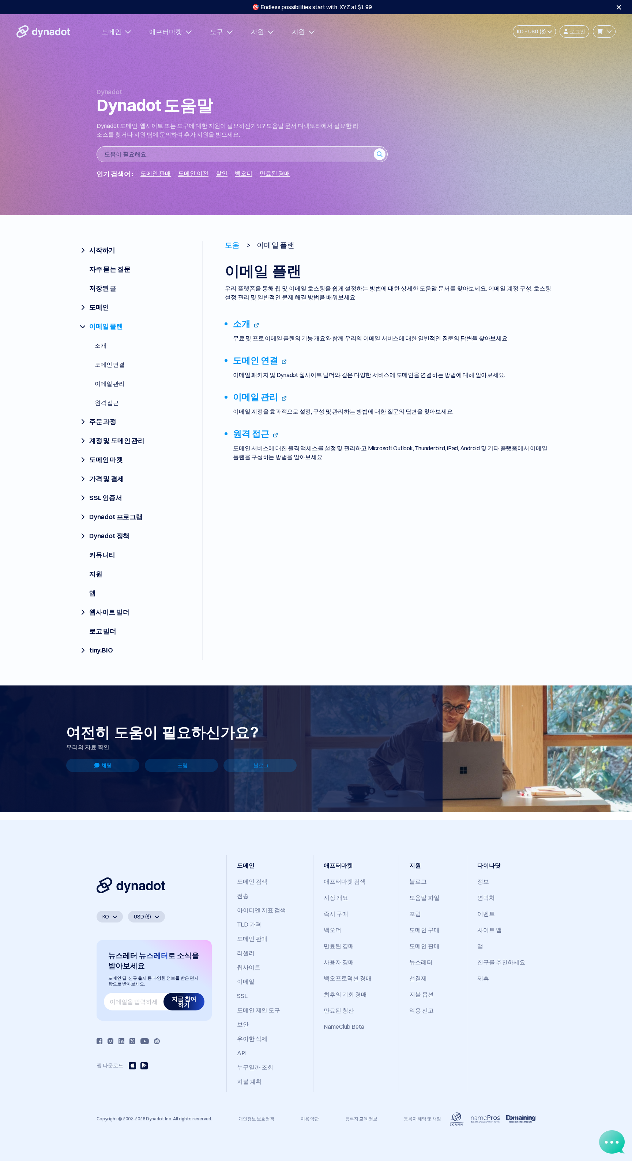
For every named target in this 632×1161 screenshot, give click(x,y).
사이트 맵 (489, 929)
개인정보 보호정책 (256, 1118)
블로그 (261, 765)
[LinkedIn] (121, 1041)
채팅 (106, 765)
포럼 (182, 765)
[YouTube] (144, 1041)
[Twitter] (132, 1041)
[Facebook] (99, 1041)
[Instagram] (110, 1041)
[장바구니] (604, 31)
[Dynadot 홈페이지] (43, 31)
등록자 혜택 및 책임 (422, 1118)
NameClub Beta (344, 1026)
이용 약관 (310, 1118)
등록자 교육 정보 (361, 1118)
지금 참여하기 (184, 1001)
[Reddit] (157, 1041)
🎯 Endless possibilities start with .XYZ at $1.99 (312, 7)
